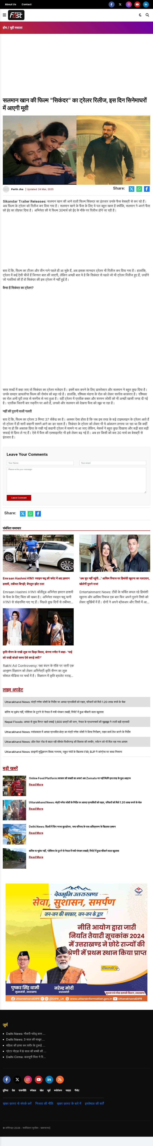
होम (5, 28)
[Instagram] (129, 4)
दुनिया (5, 1090)
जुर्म (5, 1024)
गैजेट (77, 1090)
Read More (36, 784)
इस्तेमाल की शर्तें (94, 1103)
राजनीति (22, 1090)
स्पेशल (33, 1090)
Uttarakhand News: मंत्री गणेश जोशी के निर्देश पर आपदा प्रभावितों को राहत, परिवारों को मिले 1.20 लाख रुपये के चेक (85, 802)
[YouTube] (137, 4)
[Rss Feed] (60, 1080)
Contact (27, 4)
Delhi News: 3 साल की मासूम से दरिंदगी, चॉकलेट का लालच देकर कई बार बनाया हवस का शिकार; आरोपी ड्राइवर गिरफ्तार (26, 1039)
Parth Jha (17, 189)
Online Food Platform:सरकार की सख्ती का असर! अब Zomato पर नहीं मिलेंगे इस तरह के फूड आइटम (80, 778)
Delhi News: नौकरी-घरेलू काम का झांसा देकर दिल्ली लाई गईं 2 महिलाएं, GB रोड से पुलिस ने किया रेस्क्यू (26, 1034)
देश (13, 1090)
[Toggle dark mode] (140, 15)
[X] (120, 4)
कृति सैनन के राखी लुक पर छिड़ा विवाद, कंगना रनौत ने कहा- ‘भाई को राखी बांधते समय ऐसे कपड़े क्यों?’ (37, 654)
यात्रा (68, 1090)
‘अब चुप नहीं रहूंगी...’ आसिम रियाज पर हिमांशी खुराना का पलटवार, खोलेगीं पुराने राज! (114, 581)
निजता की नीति (44, 1103)
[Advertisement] (76, 68)
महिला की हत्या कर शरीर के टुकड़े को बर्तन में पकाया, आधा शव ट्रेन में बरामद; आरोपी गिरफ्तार (26, 1045)
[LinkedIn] (146, 4)
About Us (10, 4)
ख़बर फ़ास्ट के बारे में (69, 1103)
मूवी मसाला (16, 28)
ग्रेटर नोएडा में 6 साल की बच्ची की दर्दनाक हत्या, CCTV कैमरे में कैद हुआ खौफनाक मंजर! (26, 1051)
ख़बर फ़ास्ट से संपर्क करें (17, 1103)
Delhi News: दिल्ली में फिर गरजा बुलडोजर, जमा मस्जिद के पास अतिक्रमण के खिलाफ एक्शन (72, 826)
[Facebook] (112, 4)
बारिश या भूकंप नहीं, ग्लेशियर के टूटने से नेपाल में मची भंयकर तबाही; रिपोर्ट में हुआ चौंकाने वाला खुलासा (74, 850)
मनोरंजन (58, 1090)
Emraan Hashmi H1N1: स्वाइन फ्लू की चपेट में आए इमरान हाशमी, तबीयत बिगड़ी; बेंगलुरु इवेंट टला (36, 581)
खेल (41, 1090)
